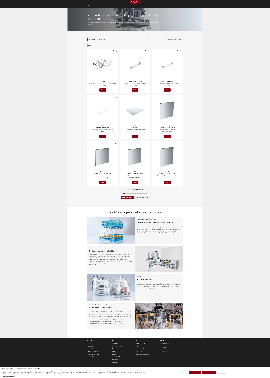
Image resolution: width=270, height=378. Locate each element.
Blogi (88, 343)
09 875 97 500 (164, 351)
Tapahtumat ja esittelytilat (93, 351)
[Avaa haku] (172, 2)
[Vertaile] (113, 51)
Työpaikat (114, 354)
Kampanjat (90, 348)
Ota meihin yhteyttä (165, 343)
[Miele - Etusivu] (135, 2)
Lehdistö (114, 351)
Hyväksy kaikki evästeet (195, 372)
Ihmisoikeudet (115, 359)
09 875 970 (163, 347)
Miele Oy (4, 376)
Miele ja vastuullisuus (117, 346)
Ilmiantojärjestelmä (116, 356)
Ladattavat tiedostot (92, 356)
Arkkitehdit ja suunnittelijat (142, 354)
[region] (135, 372)
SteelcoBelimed (140, 348)
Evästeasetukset (221, 372)
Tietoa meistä (115, 343)
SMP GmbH (139, 351)
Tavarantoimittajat (140, 356)
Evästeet (13, 376)
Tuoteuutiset (90, 346)
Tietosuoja (8, 376)
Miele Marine (139, 346)
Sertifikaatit (114, 362)
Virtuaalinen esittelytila (93, 354)
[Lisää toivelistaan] (180, 2)
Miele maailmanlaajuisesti (118, 348)
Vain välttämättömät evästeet (209, 372)
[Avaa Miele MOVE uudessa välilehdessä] (176, 2)
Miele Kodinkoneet (140, 343)
